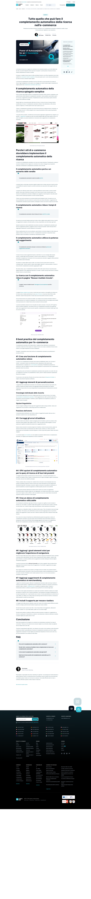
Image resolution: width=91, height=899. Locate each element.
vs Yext (17, 766)
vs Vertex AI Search (19, 780)
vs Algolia (18, 770)
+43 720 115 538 (65, 729)
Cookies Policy (37, 800)
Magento (27, 770)
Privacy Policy (31, 800)
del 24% (41, 178)
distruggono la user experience (41, 284)
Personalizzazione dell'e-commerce (52, 784)
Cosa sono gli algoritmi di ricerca (67, 776)
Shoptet (27, 768)
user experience (34, 364)
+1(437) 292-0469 (20, 729)
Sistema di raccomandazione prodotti (53, 781)
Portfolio (37, 751)
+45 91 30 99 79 (65, 735)
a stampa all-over (30, 586)
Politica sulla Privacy (34, 722)
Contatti (62, 744)
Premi (62, 748)
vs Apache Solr (19, 777)
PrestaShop (28, 775)
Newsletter (38, 753)
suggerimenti (23, 116)
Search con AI (18, 746)
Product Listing (19, 750)
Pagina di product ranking (51, 772)
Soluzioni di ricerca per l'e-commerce (68, 770)
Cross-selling (38, 770)
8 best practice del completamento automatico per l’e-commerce (67, 61)
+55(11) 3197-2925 (65, 733)
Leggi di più (48, 788)
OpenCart (28, 773)
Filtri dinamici (38, 780)
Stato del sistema (49, 746)
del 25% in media (46, 214)
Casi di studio (38, 755)
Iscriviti (27, 743)
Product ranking (39, 782)
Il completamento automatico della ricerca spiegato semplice (68, 46)
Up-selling (38, 768)
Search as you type (49, 770)
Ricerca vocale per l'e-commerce (67, 772)
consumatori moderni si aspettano (28, 76)
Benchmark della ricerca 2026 (66, 766)
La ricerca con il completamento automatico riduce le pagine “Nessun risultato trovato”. (67, 59)
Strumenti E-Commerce (50, 753)
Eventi (37, 746)
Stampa (62, 750)
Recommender (18, 748)
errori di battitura (27, 434)
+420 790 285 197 (50, 729)
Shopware (28, 772)
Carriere (62, 746)
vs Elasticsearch (19, 779)
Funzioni (17, 744)
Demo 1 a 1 (28, 744)
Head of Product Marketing (27, 669)
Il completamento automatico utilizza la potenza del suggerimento (68, 56)
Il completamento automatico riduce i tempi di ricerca (68, 54)
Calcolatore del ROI (29, 746)
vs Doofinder (18, 772)
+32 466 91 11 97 (35, 735)
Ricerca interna (49, 766)
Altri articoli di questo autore (21, 684)
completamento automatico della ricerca (32, 84)
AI (36, 766)
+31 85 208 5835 (35, 731)
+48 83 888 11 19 (65, 727)
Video (37, 744)
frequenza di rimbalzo (50, 377)
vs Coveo (17, 768)
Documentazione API (50, 744)
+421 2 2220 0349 (35, 729)
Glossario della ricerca (50, 751)
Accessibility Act (43, 800)
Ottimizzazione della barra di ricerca (52, 773)
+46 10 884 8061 (50, 731)
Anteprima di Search (30, 748)
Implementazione (49, 743)
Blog (37, 743)
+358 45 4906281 (50, 735)
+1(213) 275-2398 (65, 731)
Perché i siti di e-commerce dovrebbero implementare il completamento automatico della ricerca (68, 49)
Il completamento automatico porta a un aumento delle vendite (68, 52)
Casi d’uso (28, 750)
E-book (37, 748)
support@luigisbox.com (65, 718)
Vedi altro (18, 783)
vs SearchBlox (18, 775)
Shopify (27, 766)
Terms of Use (26, 800)
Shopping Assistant (19, 751)
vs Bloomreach (18, 773)
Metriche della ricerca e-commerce (52, 776)
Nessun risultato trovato (25, 292)
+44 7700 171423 (20, 727)
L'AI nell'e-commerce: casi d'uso (67, 768)
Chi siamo (63, 743)
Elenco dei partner (49, 748)
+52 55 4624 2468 (50, 733)
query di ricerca (38, 294)
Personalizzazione (39, 775)
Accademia (38, 750)
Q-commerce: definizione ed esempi (67, 778)
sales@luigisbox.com (50, 718)
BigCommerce (28, 779)
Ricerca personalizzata (50, 768)
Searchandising (39, 778)
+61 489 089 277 (20, 735)
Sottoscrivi (35, 719)
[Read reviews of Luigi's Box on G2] (65, 801)
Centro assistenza (49, 750)
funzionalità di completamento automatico (25, 396)
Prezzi (17, 743)
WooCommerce (29, 780)
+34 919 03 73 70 (35, 727)
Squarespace (28, 777)
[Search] (47, 5)
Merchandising (39, 776)
